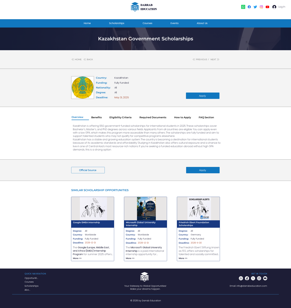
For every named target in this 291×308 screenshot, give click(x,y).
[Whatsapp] (243, 7)
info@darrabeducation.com (252, 285)
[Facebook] (249, 7)
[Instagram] (261, 7)
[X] (253, 278)
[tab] (80, 117)
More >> (77, 258)
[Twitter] (255, 7)
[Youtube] (267, 7)
